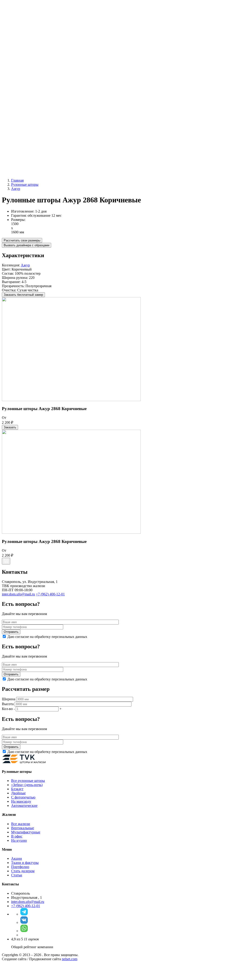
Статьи (16, 875)
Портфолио (20, 867)
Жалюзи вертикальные (29, 114)
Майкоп (17, 24)
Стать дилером (22, 871)
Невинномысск (23, 32)
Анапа (16, 16)
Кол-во (7, 709)
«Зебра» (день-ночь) (36, 89)
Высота (8, 704)
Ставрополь (20, 37)
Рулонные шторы (24, 81)
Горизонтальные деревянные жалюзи (40, 139)
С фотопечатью (32, 102)
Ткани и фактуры (25, 863)
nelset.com (69, 959)
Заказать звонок (44, 69)
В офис (16, 836)
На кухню (19, 840)
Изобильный (21, 20)
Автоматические (33, 106)
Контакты (19, 172)
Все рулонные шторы (37, 85)
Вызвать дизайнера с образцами (26, 245)
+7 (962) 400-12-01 (16, 69)
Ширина (8, 699)
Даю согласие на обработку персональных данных (47, 637)
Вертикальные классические (42, 123)
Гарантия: (19, 215)
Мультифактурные (35, 127)
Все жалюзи (29, 118)
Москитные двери (34, 156)
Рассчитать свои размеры (22, 240)
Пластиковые (30, 135)
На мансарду (21, 801)
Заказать (10, 427)
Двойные (27, 98)
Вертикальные (22, 828)
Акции (16, 164)
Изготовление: (23, 211)
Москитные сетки (34, 152)
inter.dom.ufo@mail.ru (27, 902)
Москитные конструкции (31, 147)
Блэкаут (26, 93)
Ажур (25, 265)
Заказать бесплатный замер (23, 294)
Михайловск (21, 28)
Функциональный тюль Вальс (35, 77)
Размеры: (18, 220)
